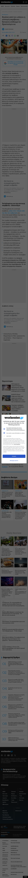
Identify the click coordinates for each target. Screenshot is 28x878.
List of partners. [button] (17, 444)
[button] (14, 436)
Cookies (25, 876)
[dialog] (14, 439)
